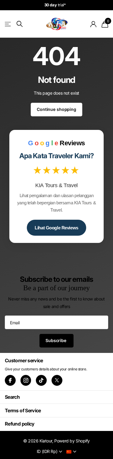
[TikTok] (41, 380)
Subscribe (56, 340)
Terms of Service (23, 410)
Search (12, 397)
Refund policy (20, 424)
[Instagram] (25, 380)
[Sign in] (93, 24)
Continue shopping (56, 109)
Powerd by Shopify (72, 440)
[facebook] (10, 380)
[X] (57, 380)
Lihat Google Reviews (56, 227)
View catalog (8, 24)
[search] (20, 24)
